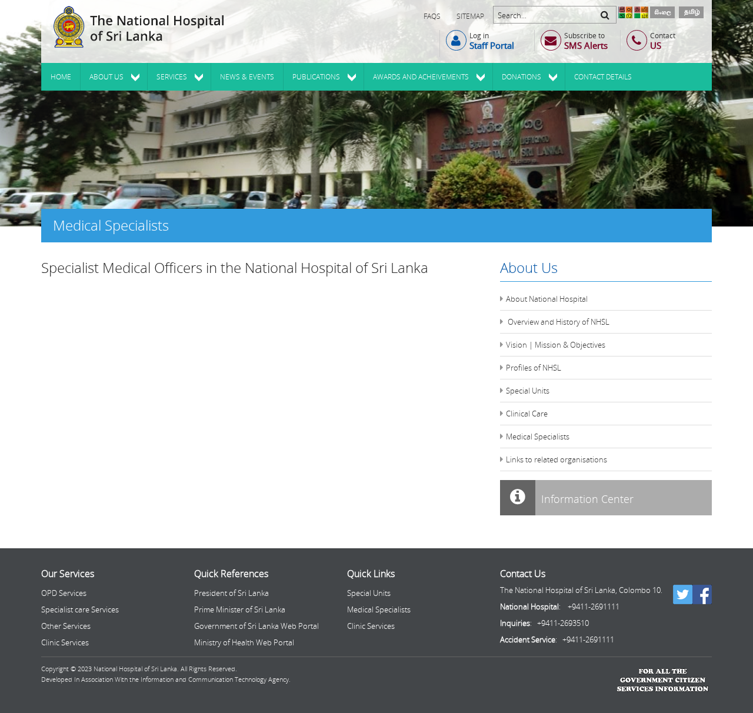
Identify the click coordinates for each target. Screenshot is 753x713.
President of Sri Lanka (231, 593)
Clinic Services (65, 642)
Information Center (586, 499)
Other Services (66, 626)
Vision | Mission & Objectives (555, 344)
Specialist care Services (80, 609)
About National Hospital (547, 299)
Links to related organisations (556, 459)
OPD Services (63, 593)
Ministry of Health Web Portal (244, 642)
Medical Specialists (537, 436)
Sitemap (470, 16)
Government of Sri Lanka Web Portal (256, 626)
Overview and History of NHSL (557, 321)
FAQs (432, 16)
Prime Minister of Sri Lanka (239, 609)
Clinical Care (527, 413)
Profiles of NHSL (533, 367)
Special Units (527, 390)
